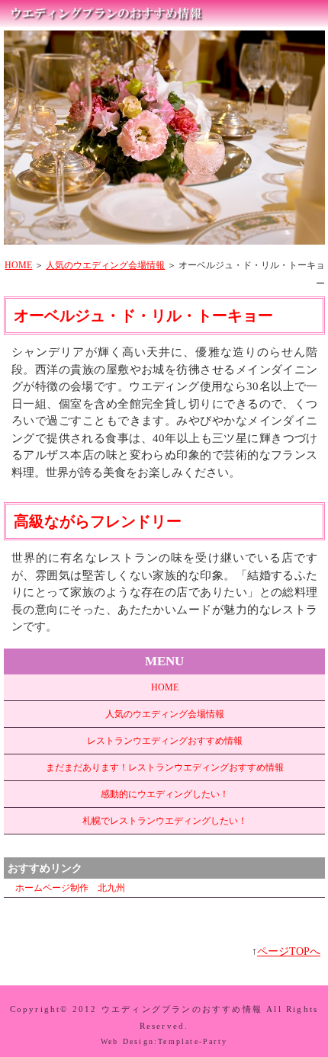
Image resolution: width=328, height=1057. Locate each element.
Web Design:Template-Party (164, 1041)
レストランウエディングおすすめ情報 (165, 740)
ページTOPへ (288, 951)
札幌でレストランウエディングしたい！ (164, 820)
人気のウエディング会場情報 (105, 265)
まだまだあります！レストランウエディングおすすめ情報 (165, 767)
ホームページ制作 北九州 (70, 887)
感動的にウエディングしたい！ (165, 794)
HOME (18, 265)
